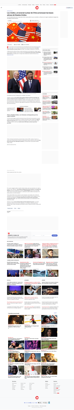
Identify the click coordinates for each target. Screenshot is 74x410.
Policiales (13, 388)
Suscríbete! (54, 235)
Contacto (55, 384)
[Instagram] (26, 402)
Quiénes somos (56, 383)
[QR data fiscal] (49, 403)
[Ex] (27, 402)
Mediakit (56, 388)
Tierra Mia (46, 385)
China (15, 208)
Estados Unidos (10, 208)
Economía (26, 280)
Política (9, 280)
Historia (30, 385)
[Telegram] (35, 402)
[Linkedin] (30, 402)
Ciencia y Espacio (31, 383)
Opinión (43, 280)
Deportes (22, 384)
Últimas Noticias (14, 383)
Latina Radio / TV (47, 384)
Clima (13, 384)
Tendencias (22, 389)
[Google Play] (45, 403)
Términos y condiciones (57, 385)
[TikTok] (32, 402)
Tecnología (13, 389)
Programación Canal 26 (57, 389)
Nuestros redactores (56, 390)
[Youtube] (29, 402)
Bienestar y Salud (23, 383)
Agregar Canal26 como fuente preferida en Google (36, 20)
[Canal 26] (37, 398)
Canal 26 (10, 20)
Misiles (19, 208)
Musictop (46, 388)
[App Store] (40, 403)
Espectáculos (14, 385)
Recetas (30, 388)
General (22, 385)
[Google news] (36, 402)
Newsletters (56, 393)
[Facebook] (24, 402)
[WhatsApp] (33, 402)
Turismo (30, 389)
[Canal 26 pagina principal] (37, 9)
